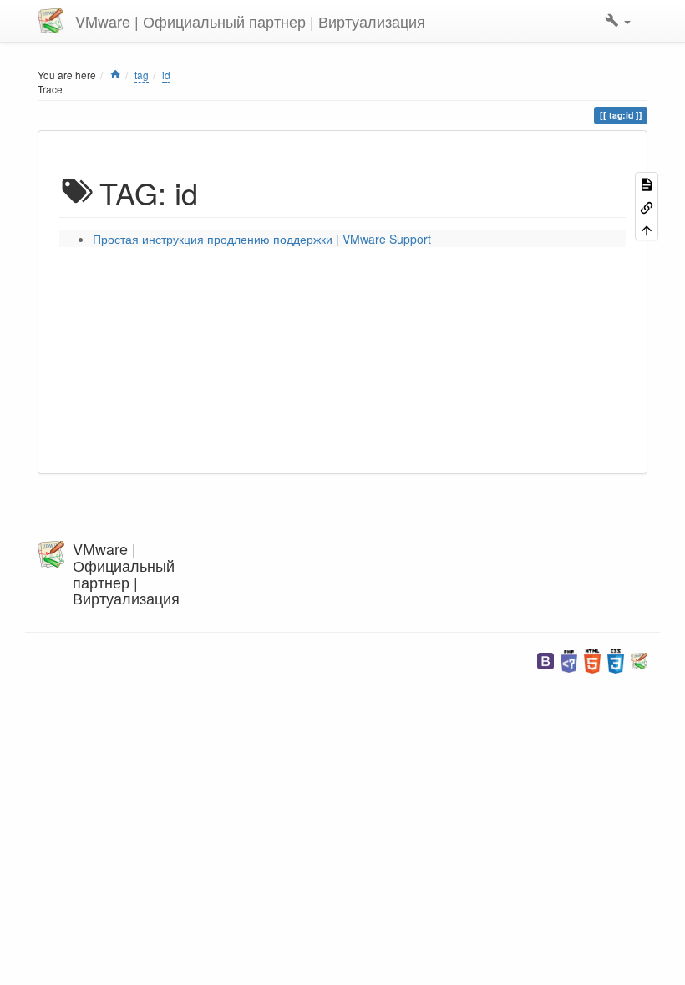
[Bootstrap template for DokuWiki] (545, 660)
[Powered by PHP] (569, 660)
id (166, 75)
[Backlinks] (646, 205)
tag (141, 75)
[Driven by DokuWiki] (639, 660)
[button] (617, 21)
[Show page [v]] (646, 183)
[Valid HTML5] (592, 660)
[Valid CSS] (615, 660)
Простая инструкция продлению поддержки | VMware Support (262, 238)
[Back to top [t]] (646, 229)
